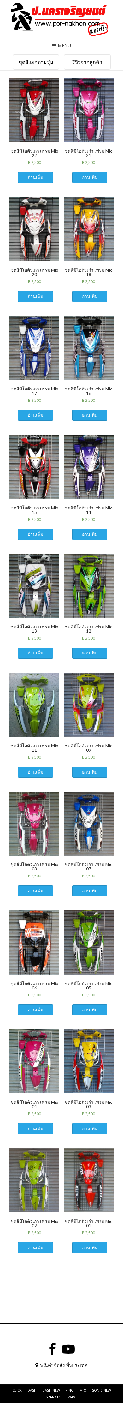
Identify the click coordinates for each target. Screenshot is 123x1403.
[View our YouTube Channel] (68, 1349)
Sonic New (101, 1390)
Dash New (51, 1390)
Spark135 (54, 1396)
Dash (32, 1390)
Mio (82, 1390)
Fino (70, 1390)
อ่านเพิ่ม (35, 177)
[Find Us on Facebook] (52, 1349)
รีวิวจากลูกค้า (87, 62)
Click (17, 1390)
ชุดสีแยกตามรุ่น (36, 62)
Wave (72, 1396)
